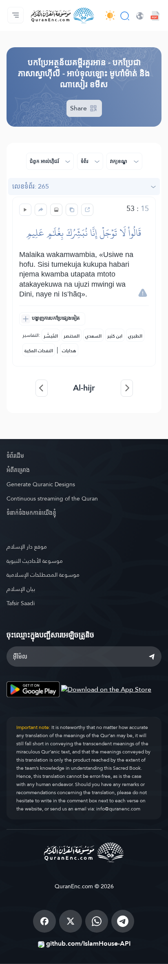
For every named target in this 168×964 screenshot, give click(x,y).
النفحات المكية (38, 350)
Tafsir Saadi (21, 603)
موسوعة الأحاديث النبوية (35, 561)
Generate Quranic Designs (41, 484)
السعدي (93, 336)
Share (79, 108)
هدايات (69, 350)
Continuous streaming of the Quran (52, 498)
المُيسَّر (51, 336)
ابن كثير (114, 336)
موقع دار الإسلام (27, 546)
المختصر (72, 336)
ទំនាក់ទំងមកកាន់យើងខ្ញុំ (31, 512)
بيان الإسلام (21, 589)
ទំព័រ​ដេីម (15, 455)
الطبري (135, 336)
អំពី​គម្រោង (18, 470)
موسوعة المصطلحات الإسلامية (43, 574)
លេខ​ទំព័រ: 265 (30, 186)
